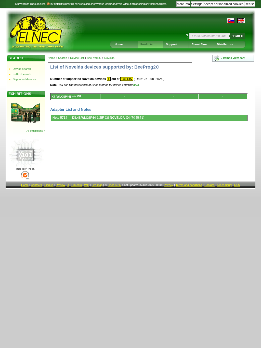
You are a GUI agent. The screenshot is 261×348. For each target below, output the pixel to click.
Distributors (225, 44)
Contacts (36, 184)
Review (60, 184)
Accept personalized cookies (223, 4)
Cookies (209, 184)
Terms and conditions (189, 184)
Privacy (168, 184)
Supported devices (24, 79)
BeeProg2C (94, 57)
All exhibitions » (36, 130)
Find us (49, 184)
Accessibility (224, 184)
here (136, 84)
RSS (237, 184)
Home (119, 44)
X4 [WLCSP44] (61, 96)
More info (183, 4)
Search (237, 35)
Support (171, 44)
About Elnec (199, 44)
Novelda (109, 57)
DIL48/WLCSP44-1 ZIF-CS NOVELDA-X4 (101, 117)
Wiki (86, 184)
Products (146, 44)
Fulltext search (22, 74)
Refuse (250, 4)
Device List (77, 57)
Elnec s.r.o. (114, 184)
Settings (196, 4)
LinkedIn (76, 184)
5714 (79, 96)
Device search (22, 68)
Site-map (97, 184)
